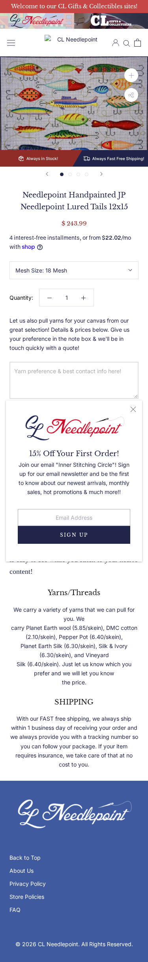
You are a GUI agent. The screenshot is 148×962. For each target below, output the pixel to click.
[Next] (101, 174)
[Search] (126, 42)
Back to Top (25, 857)
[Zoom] (131, 75)
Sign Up (74, 535)
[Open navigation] (11, 42)
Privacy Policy (27, 883)
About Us (21, 870)
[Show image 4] (86, 174)
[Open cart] (137, 43)
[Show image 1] (62, 174)
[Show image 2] (70, 174)
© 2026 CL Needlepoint (46, 944)
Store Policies (26, 896)
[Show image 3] (78, 174)
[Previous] (47, 174)
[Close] (133, 409)
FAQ (15, 909)
